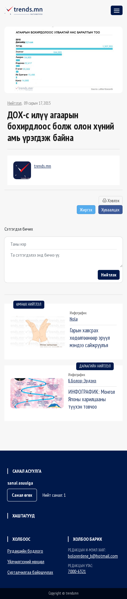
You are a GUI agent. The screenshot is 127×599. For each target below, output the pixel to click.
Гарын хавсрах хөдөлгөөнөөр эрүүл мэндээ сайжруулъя (90, 337)
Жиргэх (86, 210)
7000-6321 (77, 571)
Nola (74, 319)
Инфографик (78, 312)
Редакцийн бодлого (25, 551)
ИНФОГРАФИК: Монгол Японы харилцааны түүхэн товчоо (91, 399)
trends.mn (42, 166)
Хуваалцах (110, 210)
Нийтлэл (14, 103)
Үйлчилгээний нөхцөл (25, 561)
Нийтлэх (108, 275)
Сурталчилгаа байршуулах (30, 572)
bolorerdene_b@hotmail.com (93, 556)
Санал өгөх (22, 495)
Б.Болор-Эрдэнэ (82, 380)
